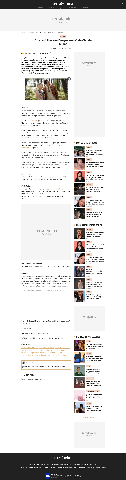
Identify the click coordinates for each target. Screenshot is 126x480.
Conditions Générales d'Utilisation (37, 464)
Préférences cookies (100, 467)
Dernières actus (30, 32)
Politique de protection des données (30, 467)
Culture (51, 8)
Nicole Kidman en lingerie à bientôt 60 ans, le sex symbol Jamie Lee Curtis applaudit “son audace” (95, 273)
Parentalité (72, 8)
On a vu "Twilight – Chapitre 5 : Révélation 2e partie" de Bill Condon (45, 348)
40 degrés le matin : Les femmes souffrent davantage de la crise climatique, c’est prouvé (94, 409)
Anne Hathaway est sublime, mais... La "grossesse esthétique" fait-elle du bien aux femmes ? (94, 385)
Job (61, 8)
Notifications (81, 467)
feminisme (38, 379)
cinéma (30, 379)
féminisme (25, 148)
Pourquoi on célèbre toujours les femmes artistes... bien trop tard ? (95, 371)
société (40, 8)
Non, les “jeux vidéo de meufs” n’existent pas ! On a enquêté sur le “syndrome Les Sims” (95, 347)
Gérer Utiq (89, 467)
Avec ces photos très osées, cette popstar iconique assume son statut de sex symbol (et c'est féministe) (95, 235)
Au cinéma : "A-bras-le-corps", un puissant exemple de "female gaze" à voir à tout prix (95, 153)
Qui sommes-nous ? (54, 464)
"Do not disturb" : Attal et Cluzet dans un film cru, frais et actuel (44, 355)
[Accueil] (63, 3)
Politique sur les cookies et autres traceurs (85, 464)
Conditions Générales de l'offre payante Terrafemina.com (59, 467)
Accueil (23, 32)
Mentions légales (66, 464)
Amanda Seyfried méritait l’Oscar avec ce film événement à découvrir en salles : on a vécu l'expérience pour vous (95, 166)
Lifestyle (85, 8)
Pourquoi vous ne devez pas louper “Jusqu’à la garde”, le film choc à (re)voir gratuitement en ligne (94, 216)
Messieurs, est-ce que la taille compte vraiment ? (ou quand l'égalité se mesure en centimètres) (94, 359)
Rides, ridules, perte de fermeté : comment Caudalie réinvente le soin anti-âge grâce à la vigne (95, 397)
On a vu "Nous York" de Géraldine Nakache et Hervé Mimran (43, 350)
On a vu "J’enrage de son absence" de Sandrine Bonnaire (41, 353)
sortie (44, 379)
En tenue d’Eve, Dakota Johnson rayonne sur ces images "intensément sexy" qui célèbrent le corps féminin (94, 286)
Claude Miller (32, 121)
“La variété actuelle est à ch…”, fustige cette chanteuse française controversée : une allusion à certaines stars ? (95, 191)
